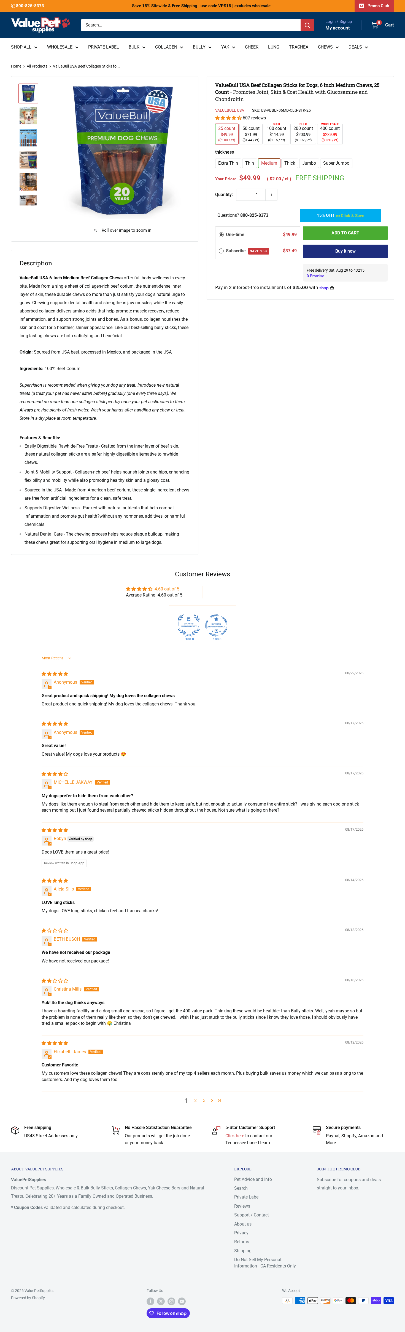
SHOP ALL (21, 47)
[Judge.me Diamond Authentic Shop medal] (189, 625)
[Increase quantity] (271, 195)
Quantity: (224, 194)
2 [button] (195, 1100)
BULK (134, 47)
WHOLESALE (59, 47)
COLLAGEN (166, 47)
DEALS (355, 47)
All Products (37, 66)
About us (243, 1224)
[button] (229, 118)
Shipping (243, 1250)
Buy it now (345, 251)
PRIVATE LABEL (103, 47)
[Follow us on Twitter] (161, 1301)
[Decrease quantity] (242, 195)
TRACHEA (298, 47)
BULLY (199, 47)
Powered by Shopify (28, 1298)
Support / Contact (251, 1215)
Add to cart (345, 233)
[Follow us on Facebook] (150, 1301)
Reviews (242, 1206)
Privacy (241, 1232)
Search (241, 1188)
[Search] (307, 25)
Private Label (247, 1197)
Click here (235, 1135)
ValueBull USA (229, 110)
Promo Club (378, 5)
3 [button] (204, 1100)
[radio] (221, 235)
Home (16, 66)
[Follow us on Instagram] (171, 1301)
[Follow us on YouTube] (182, 1301)
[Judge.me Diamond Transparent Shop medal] (216, 625)
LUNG (273, 47)
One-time (235, 234)
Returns (241, 1241)
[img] (55, 673)
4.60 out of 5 (167, 589)
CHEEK (251, 47)
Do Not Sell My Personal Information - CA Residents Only (265, 1262)
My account (337, 28)
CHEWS (325, 47)
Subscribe (247, 250)
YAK (225, 47)
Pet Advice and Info (253, 1179)
